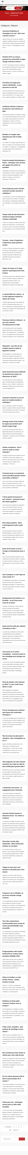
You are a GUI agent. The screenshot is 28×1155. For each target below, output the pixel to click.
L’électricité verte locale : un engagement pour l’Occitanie (12, 789)
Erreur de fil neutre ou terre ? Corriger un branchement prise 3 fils (13, 551)
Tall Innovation (14, 13)
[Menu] (2, 1)
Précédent (8, 1127)
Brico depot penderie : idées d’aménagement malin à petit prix (12, 525)
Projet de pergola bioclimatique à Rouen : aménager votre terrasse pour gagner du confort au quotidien (13, 163)
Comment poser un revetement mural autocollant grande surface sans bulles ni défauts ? (13, 475)
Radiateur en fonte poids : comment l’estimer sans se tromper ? (11, 1003)
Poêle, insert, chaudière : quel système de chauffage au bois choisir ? (12, 1029)
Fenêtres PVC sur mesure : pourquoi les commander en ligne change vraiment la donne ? (13, 59)
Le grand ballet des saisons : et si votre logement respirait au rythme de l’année (13, 296)
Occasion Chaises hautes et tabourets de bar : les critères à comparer (13, 815)
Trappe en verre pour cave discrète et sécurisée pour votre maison (13, 869)
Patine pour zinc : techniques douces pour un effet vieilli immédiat (12, 1104)
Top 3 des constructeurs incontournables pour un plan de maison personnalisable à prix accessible (13, 924)
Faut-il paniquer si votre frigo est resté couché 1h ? (13, 575)
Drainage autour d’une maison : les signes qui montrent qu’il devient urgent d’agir (13, 423)
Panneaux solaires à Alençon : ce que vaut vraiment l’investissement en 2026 (13, 322)
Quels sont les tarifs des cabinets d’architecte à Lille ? (13, 627)
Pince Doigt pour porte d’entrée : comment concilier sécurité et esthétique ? (13, 190)
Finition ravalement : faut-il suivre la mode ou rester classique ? (11, 449)
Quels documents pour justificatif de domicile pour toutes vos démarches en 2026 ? (13, 374)
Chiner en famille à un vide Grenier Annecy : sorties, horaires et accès (11, 979)
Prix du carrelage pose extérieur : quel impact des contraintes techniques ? (13, 712)
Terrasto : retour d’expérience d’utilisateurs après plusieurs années (12, 242)
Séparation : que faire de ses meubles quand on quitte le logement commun (12, 348)
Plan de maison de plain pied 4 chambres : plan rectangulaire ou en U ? (13, 738)
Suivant (15, 1130)
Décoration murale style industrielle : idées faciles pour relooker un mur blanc (13, 843)
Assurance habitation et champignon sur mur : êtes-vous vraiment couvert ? (13, 33)
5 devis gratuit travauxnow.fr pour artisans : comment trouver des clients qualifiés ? (13, 499)
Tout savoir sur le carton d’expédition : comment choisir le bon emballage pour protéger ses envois (13, 655)
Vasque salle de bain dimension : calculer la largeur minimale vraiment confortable (13, 216)
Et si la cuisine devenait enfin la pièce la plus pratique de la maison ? (13, 1078)
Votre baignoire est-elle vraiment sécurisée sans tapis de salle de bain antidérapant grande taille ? (13, 764)
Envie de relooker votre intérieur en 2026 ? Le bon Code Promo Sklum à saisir (13, 684)
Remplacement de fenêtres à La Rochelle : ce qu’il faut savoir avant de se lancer (13, 600)
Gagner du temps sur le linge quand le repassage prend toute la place (13, 270)
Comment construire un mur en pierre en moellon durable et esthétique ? (13, 400)
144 (10, 1130)
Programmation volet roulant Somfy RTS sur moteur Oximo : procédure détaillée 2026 (13, 953)
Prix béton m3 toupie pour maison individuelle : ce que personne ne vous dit (12, 85)
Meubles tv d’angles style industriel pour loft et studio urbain (12, 136)
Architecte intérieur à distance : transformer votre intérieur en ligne (13, 108)
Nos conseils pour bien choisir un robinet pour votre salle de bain (13, 1054)
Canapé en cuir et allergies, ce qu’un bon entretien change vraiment (12, 895)
